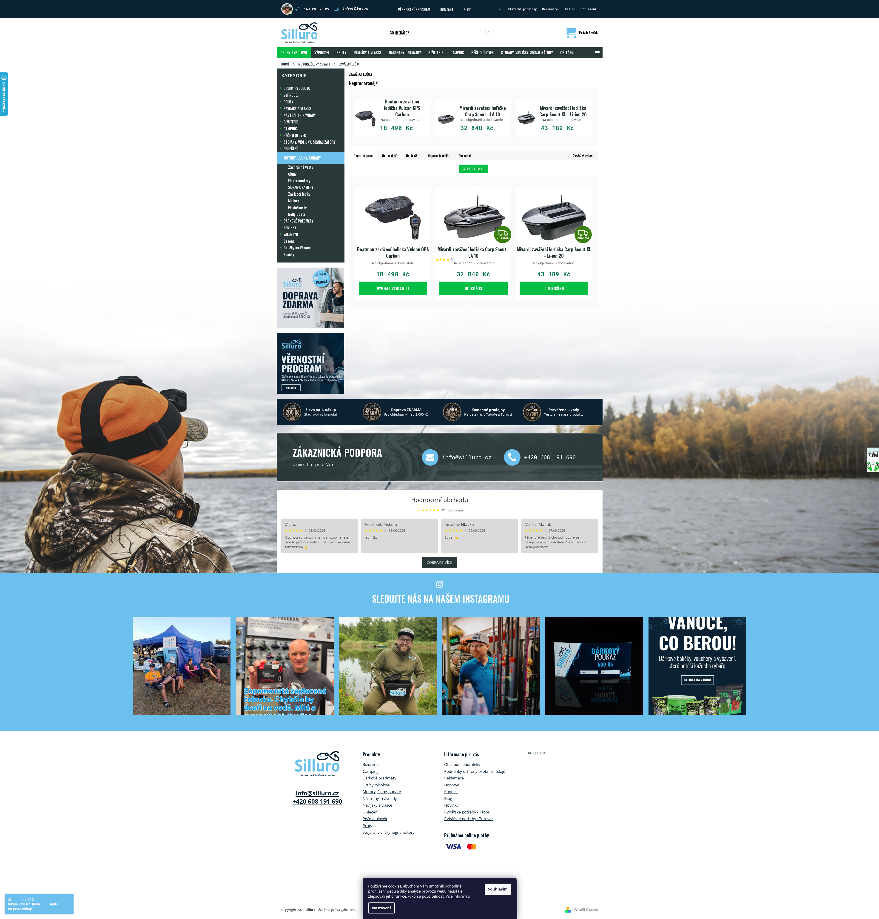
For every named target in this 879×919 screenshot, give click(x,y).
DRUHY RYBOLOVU (297, 88)
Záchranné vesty (300, 167)
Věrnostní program (414, 9)
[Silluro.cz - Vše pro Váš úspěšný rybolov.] (317, 763)
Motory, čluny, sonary (382, 791)
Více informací (458, 896)
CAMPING (290, 128)
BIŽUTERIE (291, 122)
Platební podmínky (522, 9)
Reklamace (550, 9)
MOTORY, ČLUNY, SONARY (302, 158)
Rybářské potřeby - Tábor (466, 812)
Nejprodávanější (438, 155)
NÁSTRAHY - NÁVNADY (300, 115)
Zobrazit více (439, 562)
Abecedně (465, 155)
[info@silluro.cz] (432, 457)
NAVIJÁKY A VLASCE (297, 108)
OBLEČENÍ (291, 148)
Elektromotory (299, 180)
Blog (467, 9)
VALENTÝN (291, 234)
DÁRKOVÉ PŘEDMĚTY (298, 221)
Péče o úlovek (375, 818)
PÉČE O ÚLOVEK (295, 135)
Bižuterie (371, 764)
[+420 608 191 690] (514, 457)
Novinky (451, 805)
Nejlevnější (389, 155)
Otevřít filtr (473, 168)
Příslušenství (297, 207)
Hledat (486, 33)
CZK (568, 9)
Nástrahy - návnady (380, 798)
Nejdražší (412, 155)
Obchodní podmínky (462, 764)
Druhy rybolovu (376, 785)
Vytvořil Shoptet (586, 909)
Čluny (292, 174)
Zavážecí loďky (299, 194)
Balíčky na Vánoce (297, 248)
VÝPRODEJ (291, 95)
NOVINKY (290, 227)
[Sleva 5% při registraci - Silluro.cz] (310, 363)
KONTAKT (446, 9)
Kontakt (451, 791)
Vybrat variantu (393, 288)
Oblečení (370, 812)
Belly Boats (296, 214)
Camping (370, 771)
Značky (289, 254)
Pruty (367, 825)
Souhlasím (498, 889)
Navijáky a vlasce (377, 805)
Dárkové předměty (379, 778)
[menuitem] (294, 52)
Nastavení (381, 907)
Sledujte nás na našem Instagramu (440, 598)
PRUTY (288, 102)
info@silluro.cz (467, 457)
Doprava (451, 785)
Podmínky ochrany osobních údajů (474, 771)
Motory (293, 200)
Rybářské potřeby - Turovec (468, 818)
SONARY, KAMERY (300, 187)
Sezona (289, 241)
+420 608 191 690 (550, 457)
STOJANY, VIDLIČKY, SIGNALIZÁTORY (310, 142)
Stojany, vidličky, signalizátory (389, 832)
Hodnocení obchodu (439, 500)
